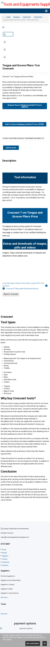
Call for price (11, 148)
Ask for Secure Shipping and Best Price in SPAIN (24, 124)
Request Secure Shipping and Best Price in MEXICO (25, 106)
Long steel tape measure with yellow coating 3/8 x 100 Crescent (23, 284)
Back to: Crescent (11, 294)
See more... (4, 597)
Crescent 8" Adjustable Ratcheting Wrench (22, 289)
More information (33, 643)
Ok (45, 643)
